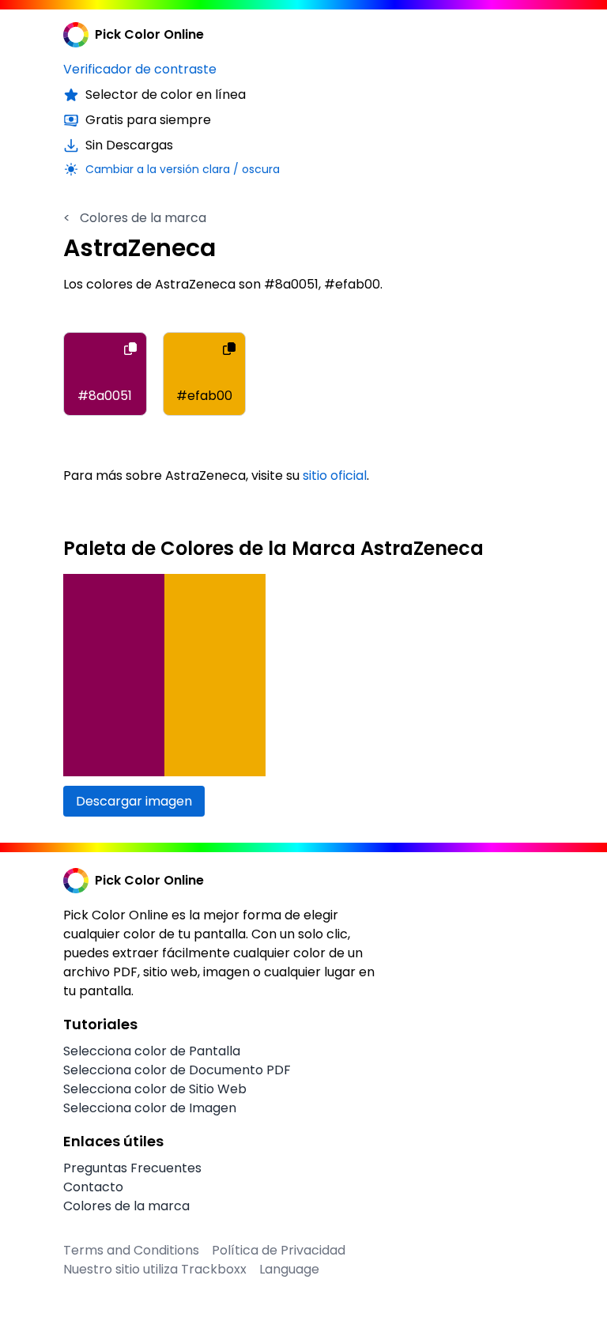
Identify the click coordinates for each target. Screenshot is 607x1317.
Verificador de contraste (140, 69)
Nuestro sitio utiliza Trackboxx (155, 1269)
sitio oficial (335, 475)
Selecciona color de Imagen (149, 1108)
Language (289, 1269)
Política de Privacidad (278, 1250)
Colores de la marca (134, 218)
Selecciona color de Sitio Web (155, 1089)
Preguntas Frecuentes (132, 1168)
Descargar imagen (134, 801)
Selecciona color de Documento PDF (177, 1070)
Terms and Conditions (131, 1250)
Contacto (93, 1187)
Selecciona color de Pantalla (151, 1051)
